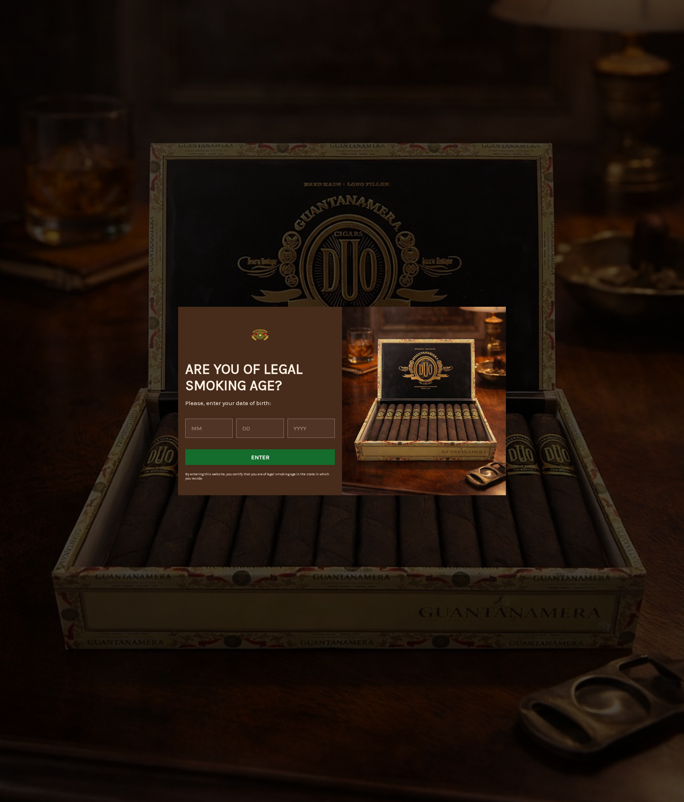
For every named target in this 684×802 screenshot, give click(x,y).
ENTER (260, 457)
